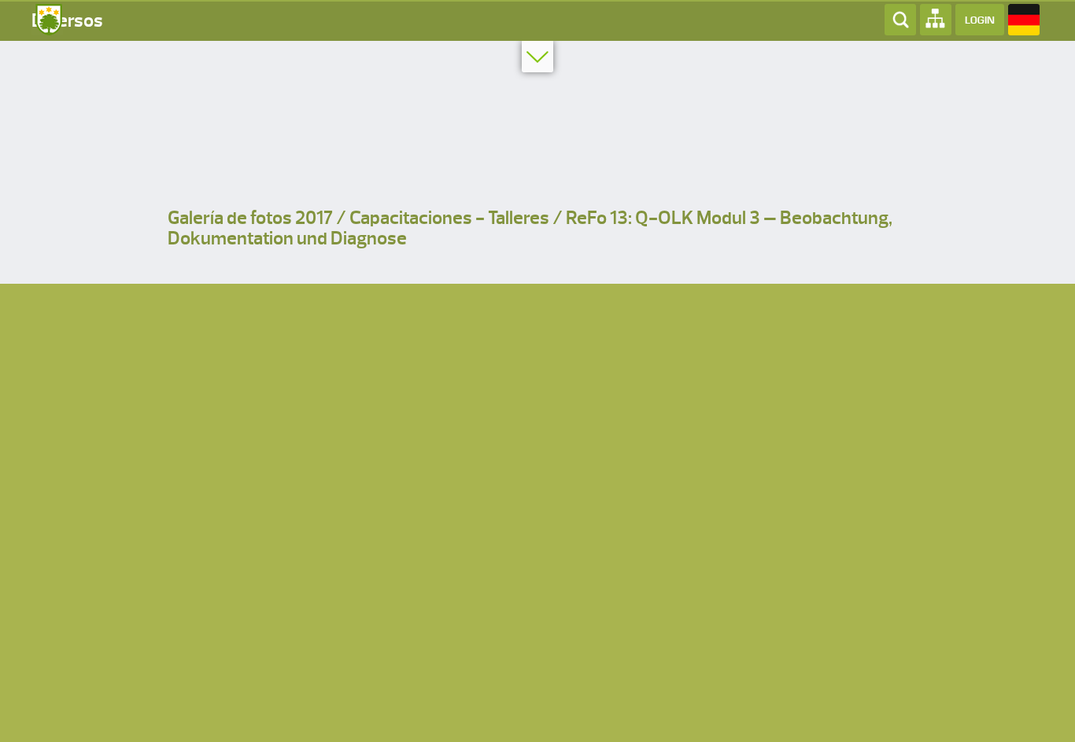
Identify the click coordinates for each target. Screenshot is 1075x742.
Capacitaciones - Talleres (449, 218)
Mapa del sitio (935, 19)
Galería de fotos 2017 (250, 218)
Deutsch (1024, 19)
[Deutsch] (1024, 19)
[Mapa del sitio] (935, 19)
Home (47, 19)
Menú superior (537, 56)
